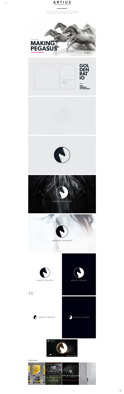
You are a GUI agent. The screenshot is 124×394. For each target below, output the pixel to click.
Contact (5, 2)
